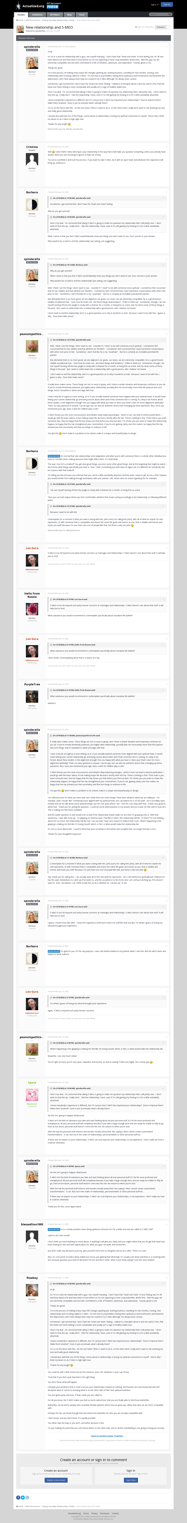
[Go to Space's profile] (32, 1095)
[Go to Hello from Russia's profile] (32, 609)
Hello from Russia (32, 595)
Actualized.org (74, 1513)
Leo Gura (79, 599)
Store (81, 14)
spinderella (40, 31)
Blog (69, 14)
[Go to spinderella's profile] (20, 29)
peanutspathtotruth (34, 334)
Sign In (154, 4)
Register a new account (56, 1480)
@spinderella (53, 456)
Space (77, 1166)
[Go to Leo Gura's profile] (32, 560)
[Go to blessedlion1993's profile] (32, 1237)
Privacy (94, 1513)
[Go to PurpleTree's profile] (32, 697)
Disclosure (104, 1513)
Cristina (32, 147)
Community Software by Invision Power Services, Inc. (93, 1519)
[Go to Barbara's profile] (32, 204)
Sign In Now (130, 1480)
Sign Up (167, 4)
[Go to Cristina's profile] (32, 159)
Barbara (32, 192)
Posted (58, 46)
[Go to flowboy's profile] (32, 1290)
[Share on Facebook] (18, 1498)
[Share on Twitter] (23, 1498)
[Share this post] (166, 46)
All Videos (55, 14)
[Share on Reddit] (27, 1497)
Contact (115, 1513)
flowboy (32, 1278)
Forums (21, 14)
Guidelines (37, 14)
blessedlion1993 (32, 1224)
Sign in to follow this (145, 27)
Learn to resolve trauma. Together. (107, 1436)
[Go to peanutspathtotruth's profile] (32, 346)
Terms (86, 1513)
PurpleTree (32, 684)
